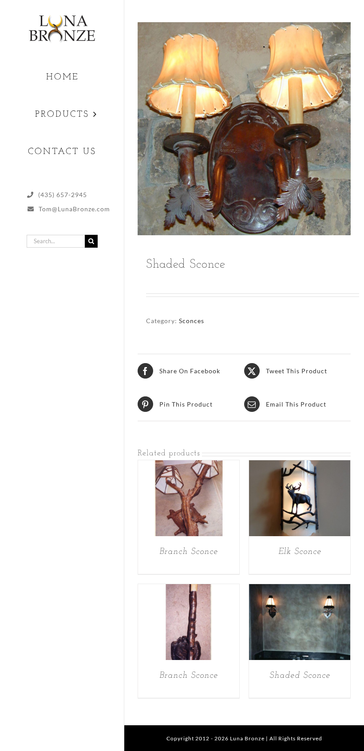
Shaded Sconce (299, 675)
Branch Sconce (188, 551)
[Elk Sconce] (299, 466)
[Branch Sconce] (188, 466)
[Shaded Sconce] (299, 590)
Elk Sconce (299, 551)
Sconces (191, 320)
